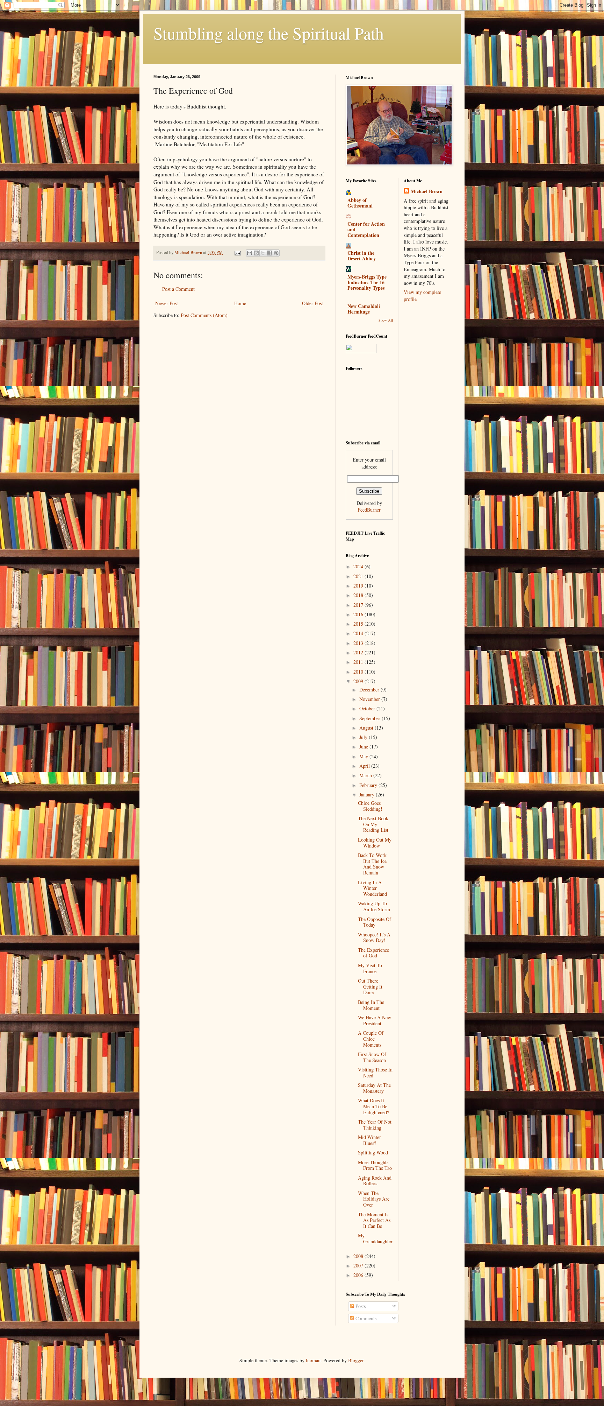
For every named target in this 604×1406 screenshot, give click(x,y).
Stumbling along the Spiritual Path (268, 33)
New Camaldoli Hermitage (363, 308)
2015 (359, 623)
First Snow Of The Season (372, 1057)
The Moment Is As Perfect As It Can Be (374, 1220)
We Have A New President (374, 1020)
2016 (359, 614)
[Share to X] (262, 252)
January (367, 794)
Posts (360, 1306)
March (366, 775)
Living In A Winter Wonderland (372, 888)
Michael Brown (427, 191)
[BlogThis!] (256, 252)
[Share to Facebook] (269, 252)
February (369, 785)
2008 (359, 1256)
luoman (313, 1360)
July (364, 737)
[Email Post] (237, 252)
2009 (359, 681)
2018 (359, 595)
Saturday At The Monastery (374, 1088)
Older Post (312, 303)
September (370, 718)
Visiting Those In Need (375, 1072)
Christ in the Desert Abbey (361, 255)
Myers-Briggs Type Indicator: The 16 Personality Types (367, 282)
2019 (359, 585)
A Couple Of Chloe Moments (370, 1038)
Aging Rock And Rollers (374, 1180)
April (365, 765)
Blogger (356, 1360)
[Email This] (249, 252)
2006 (359, 1275)
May (364, 756)
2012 (359, 652)
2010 (359, 671)
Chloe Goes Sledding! (370, 806)
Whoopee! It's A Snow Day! (374, 937)
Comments (365, 1318)
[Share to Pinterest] (276, 252)
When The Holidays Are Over (373, 1199)
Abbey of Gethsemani (360, 202)
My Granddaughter (375, 1238)
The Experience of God (373, 953)
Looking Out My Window (374, 842)
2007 (359, 1265)
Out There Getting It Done (370, 986)
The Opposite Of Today (374, 922)
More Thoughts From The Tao (375, 1165)
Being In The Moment (371, 1005)
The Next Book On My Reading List (373, 824)
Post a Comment (178, 289)
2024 (359, 566)
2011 (359, 662)
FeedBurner (369, 509)
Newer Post (166, 303)
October (367, 708)
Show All (386, 320)
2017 (359, 605)
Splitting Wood (373, 1152)
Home (240, 303)
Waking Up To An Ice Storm (374, 906)
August (367, 727)
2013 (359, 643)
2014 (359, 633)
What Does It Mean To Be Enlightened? (373, 1106)
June (364, 746)
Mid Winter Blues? (369, 1140)
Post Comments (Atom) (204, 315)
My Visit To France (370, 968)
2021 (359, 576)
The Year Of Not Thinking (374, 1124)
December (370, 689)
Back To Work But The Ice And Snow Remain (372, 864)
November (370, 699)
